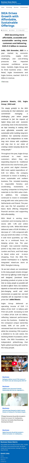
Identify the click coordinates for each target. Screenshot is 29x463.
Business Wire (4, 458)
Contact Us (3, 461)
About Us (3, 459)
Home (2, 7)
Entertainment (24, 7)
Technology (9, 7)
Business (16, 7)
